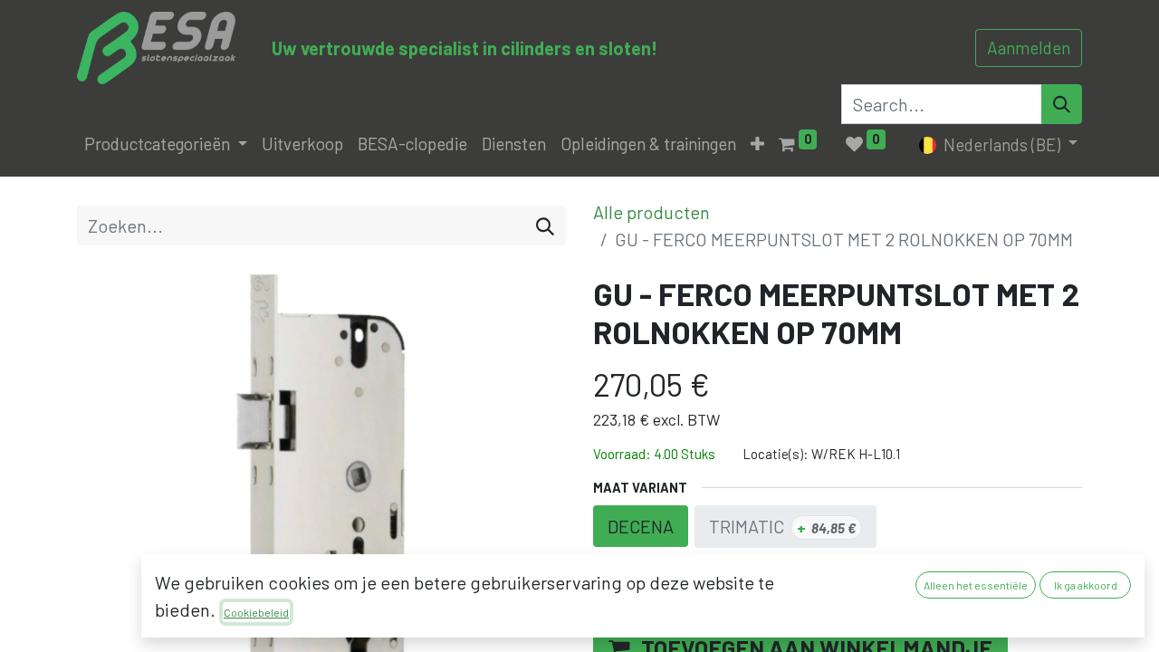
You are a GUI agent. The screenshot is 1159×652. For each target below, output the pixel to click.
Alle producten (651, 212)
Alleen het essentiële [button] (976, 585)
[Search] (1061, 104)
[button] (757, 144)
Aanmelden (1028, 47)
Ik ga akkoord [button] (1085, 585)
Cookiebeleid (256, 612)
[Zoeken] (545, 225)
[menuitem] (302, 144)
